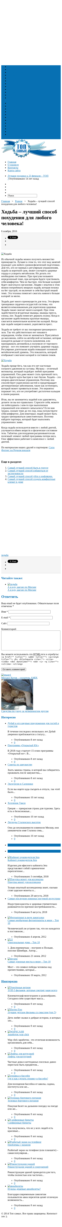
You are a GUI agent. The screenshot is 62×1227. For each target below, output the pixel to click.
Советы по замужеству (20, 764)
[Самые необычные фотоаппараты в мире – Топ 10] (26, 917)
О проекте (13, 164)
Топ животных (16, 72)
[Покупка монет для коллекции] (25, 879)
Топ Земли (13, 78)
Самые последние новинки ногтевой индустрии (34, 898)
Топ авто (12, 92)
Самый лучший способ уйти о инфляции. (30, 476)
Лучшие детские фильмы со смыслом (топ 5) (32, 1012)
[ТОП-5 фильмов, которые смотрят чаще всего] (19, 987)
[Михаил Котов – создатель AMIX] (6, 675)
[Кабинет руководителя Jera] (23, 857)
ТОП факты (15, 845)
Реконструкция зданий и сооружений (28, 1167)
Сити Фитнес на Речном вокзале (28, 449)
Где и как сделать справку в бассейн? (28, 1078)
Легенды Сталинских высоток (24, 822)
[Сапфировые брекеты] (21, 1120)
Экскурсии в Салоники (20, 783)
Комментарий (8, 629)
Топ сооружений (17, 83)
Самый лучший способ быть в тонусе (28, 467)
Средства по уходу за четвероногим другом (24, 711)
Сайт (4, 623)
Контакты (13, 167)
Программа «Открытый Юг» (23, 745)
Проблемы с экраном (19, 1144)
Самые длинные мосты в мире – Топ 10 (29, 961)
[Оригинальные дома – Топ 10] (10, 939)
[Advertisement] (31, 32)
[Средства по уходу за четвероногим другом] (17, 709)
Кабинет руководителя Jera (22, 860)
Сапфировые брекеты (19, 1122)
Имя (4, 611)
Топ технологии (16, 89)
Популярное (15, 851)
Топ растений (15, 75)
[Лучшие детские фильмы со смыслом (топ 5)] (15, 1009)
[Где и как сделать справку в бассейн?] (19, 1075)
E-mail (5, 617)
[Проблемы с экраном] (24, 1142)
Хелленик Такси (17, 803)
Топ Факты (14, 95)
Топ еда (12, 69)
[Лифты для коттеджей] (21, 1053)
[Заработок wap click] (16, 1031)
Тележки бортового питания (23, 1100)
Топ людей (13, 66)
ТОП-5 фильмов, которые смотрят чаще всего (32, 990)
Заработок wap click (18, 1034)
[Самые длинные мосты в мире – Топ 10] (12, 958)
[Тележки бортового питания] (24, 1097)
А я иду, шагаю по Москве (22, 587)
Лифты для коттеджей (19, 1056)
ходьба (4, 555)
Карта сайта (14, 170)
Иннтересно (9, 981)
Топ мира (13, 80)
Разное (11, 97)
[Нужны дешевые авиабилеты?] (15, 1186)
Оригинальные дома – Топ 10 (24, 942)
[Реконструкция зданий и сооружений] (21, 1164)
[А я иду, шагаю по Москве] (12, 584)
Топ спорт (13, 86)
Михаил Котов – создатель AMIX (19, 677)
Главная (12, 162)
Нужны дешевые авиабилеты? (24, 1189)
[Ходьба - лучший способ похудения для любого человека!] (6, 360)
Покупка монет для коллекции (24, 882)
